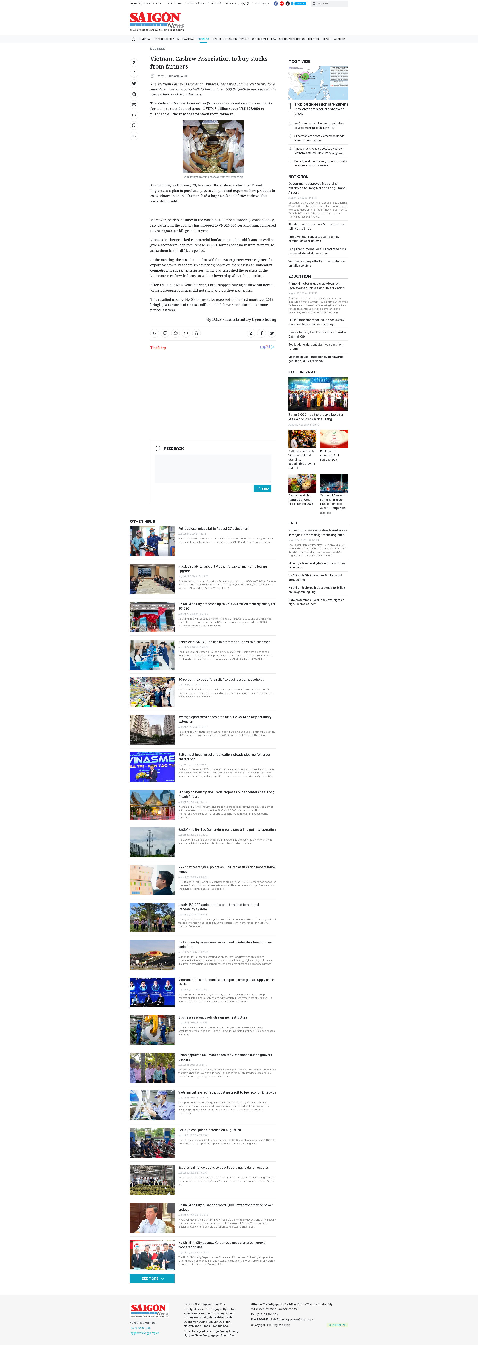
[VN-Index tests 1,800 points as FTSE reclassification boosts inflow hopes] (152, 880)
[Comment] (134, 125)
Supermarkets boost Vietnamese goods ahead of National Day (319, 138)
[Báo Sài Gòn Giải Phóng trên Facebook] (276, 3)
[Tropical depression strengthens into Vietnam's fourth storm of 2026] (318, 83)
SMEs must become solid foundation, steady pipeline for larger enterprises (224, 757)
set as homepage (338, 1325)
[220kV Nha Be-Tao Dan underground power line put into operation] (152, 842)
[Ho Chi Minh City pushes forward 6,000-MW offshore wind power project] (152, 1218)
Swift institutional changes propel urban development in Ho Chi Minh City (319, 125)
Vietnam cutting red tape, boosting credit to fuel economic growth (227, 1092)
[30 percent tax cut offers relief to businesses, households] (152, 692)
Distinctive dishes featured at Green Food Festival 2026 (300, 500)
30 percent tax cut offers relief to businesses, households (221, 679)
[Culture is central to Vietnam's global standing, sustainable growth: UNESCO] (302, 439)
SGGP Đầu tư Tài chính (223, 3)
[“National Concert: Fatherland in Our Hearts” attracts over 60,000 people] (334, 483)
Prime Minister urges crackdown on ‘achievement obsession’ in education (316, 285)
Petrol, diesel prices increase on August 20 (209, 1130)
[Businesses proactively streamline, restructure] (152, 1030)
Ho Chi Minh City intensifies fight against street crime (315, 577)
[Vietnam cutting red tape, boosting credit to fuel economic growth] (152, 1105)
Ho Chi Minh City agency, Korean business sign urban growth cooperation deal (222, 1245)
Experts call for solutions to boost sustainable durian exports (223, 1167)
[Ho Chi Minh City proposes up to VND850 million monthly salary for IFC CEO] (152, 617)
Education (230, 39)
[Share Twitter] (134, 83)
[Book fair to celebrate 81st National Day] (334, 439)
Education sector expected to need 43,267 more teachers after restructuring (316, 322)
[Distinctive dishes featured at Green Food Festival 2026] (302, 483)
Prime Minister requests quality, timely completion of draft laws (313, 239)
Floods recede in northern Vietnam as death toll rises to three (317, 226)
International (186, 39)
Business (203, 39)
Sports (244, 39)
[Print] (134, 104)
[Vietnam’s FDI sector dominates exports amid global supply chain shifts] (152, 992)
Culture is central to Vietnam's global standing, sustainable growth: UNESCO (301, 459)
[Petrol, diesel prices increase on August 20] (152, 1143)
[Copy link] (134, 115)
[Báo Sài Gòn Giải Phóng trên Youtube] (282, 3)
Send (265, 488)
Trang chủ (133, 39)
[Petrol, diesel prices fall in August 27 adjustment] (152, 541)
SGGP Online (175, 3)
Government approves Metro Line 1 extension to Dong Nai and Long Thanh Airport (317, 188)
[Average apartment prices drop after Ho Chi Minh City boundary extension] (152, 730)
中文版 (245, 3)
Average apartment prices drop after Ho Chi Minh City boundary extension (224, 719)
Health (216, 39)
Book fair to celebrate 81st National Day (329, 455)
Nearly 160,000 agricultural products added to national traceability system (218, 907)
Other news (142, 521)
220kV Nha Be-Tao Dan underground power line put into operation (227, 830)
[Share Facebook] (134, 73)
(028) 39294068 (141, 1327)
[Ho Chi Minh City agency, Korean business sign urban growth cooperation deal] (152, 1255)
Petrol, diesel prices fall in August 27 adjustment (213, 528)
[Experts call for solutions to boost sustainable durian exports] (152, 1180)
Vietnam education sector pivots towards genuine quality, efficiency (315, 359)
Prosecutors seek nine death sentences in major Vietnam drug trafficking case (317, 532)
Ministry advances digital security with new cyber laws (316, 565)
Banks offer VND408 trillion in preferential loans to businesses (224, 642)
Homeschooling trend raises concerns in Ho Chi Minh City (317, 334)
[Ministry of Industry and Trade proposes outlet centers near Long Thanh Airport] (152, 805)
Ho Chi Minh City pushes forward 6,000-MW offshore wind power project (225, 1207)
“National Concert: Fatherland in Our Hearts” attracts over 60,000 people (332, 504)
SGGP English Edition (157, 21)
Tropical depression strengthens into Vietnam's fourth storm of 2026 (321, 109)
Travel (326, 39)
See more (150, 1278)
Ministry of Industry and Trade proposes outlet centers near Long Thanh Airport (226, 794)
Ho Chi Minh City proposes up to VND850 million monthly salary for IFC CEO (226, 606)
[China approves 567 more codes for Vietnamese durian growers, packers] (152, 1068)
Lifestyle (313, 39)
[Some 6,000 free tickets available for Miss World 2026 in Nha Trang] (318, 394)
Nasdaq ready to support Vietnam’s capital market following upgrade (222, 568)
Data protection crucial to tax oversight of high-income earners (316, 602)
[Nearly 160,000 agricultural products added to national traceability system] (152, 917)
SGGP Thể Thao (196, 3)
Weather (339, 39)
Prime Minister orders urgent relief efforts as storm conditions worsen (320, 163)
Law (273, 39)
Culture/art (260, 39)
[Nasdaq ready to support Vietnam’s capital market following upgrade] (152, 579)
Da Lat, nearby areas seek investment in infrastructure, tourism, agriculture (225, 944)
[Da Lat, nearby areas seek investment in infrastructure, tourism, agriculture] (152, 955)
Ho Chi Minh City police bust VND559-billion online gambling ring (316, 590)
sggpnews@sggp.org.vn (145, 1333)
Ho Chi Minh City (164, 39)
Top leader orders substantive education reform (315, 346)
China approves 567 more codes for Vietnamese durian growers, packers (225, 1057)
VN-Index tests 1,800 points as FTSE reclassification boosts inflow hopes (227, 869)
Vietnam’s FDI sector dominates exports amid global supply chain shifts (226, 982)
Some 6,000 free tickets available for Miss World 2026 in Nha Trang (315, 417)
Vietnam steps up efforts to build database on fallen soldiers (316, 263)
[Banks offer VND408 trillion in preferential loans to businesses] (152, 655)
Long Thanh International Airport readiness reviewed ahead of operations (317, 251)
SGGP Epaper (262, 3)
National (145, 39)
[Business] (134, 136)
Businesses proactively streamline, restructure (212, 1017)
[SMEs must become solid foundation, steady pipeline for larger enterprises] (152, 767)
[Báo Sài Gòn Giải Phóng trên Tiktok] (287, 3)
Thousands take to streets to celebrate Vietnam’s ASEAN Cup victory (318, 151)
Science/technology (292, 39)
